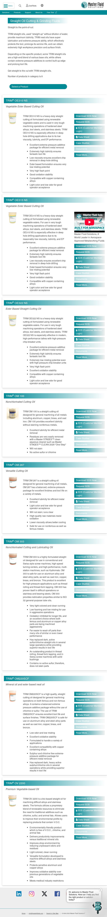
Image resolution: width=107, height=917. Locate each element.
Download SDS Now (86, 116)
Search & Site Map (52, 913)
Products (17, 12)
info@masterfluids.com (36, 913)
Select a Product (20, 86)
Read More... (82, 154)
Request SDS (83, 121)
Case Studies (82, 143)
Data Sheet (82, 137)
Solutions (5, 12)
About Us (38, 12)
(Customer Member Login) (89, 129)
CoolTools (32, 5)
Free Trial (50, 12)
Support (28, 12)
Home (23, 913)
